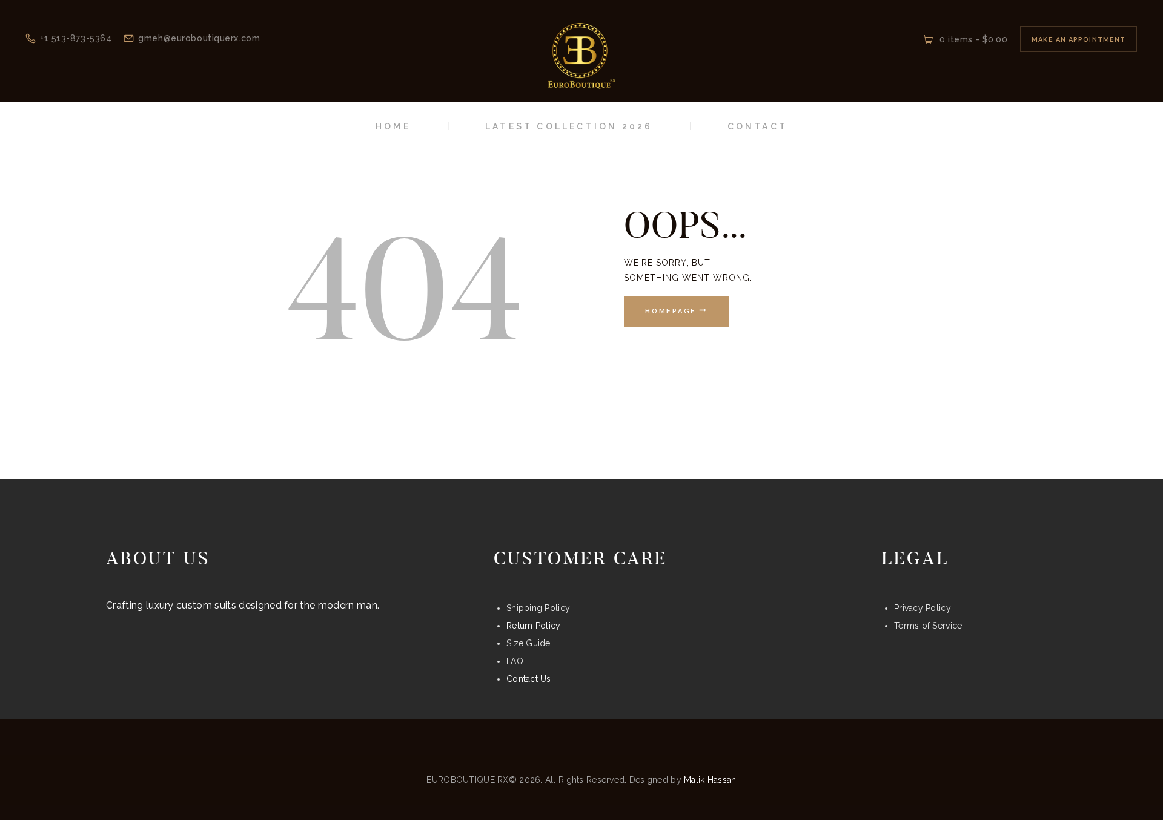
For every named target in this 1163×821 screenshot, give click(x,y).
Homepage (671, 311)
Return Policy (533, 625)
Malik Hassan (710, 780)
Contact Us (528, 679)
